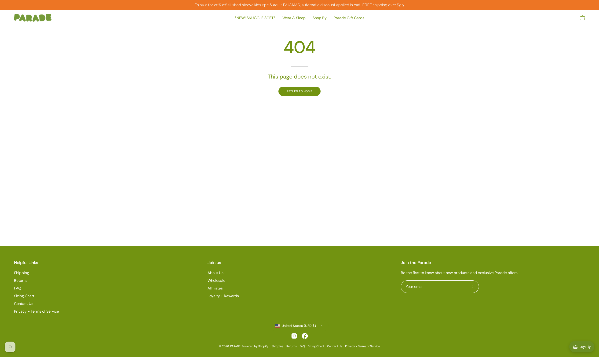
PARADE (235, 346)
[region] (299, 5)
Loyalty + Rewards (223, 295)
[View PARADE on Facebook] (304, 335)
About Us (215, 272)
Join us (214, 262)
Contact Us (23, 303)
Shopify (263, 346)
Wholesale (216, 280)
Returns (20, 280)
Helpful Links (26, 262)
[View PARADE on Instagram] (294, 335)
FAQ (17, 288)
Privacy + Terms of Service (36, 311)
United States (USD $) (299, 326)
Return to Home (299, 91)
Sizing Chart (24, 295)
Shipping (21, 272)
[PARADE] (32, 18)
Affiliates (215, 288)
